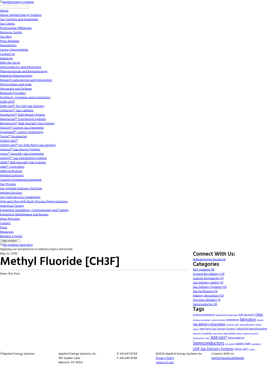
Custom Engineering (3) (208, 278)
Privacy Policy (165, 358)
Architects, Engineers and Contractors (25, 97)
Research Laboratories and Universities (26, 80)
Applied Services (11, 192)
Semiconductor (236, 338)
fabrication (248, 319)
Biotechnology (233, 315)
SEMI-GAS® (7, 101)
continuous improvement (201, 320)
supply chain (243, 344)
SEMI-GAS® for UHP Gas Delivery (22, 106)
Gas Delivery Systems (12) (210, 287)
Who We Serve (10, 62)
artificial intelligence (204, 315)
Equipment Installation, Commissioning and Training (34, 210)
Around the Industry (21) (209, 274)
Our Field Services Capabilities (20, 197)
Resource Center (11, 32)
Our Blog (6, 36)
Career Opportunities (14, 49)
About (4, 10)
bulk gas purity (246, 315)
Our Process (8, 184)
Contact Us (7, 54)
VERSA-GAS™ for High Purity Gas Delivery (28, 145)
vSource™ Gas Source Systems (20, 149)
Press (3, 227)
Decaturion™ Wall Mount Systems (22, 114)
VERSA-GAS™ (9, 140)
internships (197, 333)
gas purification (247, 324)
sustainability (256, 344)
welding (252, 349)
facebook (219, 259)
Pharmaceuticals (198, 338)
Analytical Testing (12, 205)
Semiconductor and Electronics (20, 67)
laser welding (229, 333)
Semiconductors (208, 343)
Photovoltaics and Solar (16, 84)
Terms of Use (165, 362)
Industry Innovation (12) (208, 295)
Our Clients (7, 23)
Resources (6, 231)
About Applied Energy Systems (20, 15)
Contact (5, 223)
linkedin (198, 259)
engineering (232, 320)
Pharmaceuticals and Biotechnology (23, 71)
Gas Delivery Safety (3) (208, 282)
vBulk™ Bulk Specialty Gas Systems (23, 162)
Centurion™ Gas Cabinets (16, 110)
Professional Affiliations (16, 28)
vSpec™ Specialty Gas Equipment (22, 153)
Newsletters (8, 45)
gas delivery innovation (209, 324)
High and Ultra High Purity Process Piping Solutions (34, 201)
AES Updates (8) (203, 269)
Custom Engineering (218, 320)
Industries (6, 58)
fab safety (260, 320)
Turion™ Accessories (13, 136)
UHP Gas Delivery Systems (213, 349)
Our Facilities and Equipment (19, 19)
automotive (221, 315)
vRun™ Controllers (12, 166)
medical (239, 333)
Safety (207, 338)
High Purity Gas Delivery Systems (217, 329)
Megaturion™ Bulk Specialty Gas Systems (27, 123)
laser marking (218, 333)
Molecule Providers (13, 93)
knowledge (206, 333)
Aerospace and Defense (16, 88)
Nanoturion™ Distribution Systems (23, 119)
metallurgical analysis (250, 333)
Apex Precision (10, 218)
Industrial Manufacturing (16, 75)
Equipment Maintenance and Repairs (24, 214)
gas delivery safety (232, 324)
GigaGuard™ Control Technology (21, 132)
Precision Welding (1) (206, 300)
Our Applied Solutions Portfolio (21, 188)
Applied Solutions (11, 175)
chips (259, 314)
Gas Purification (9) (205, 291)
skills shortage (230, 344)
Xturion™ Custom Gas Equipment (22, 127)
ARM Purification (11, 171)
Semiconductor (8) (205, 304)
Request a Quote (11, 236)
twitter (208, 259)
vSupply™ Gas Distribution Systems (23, 158)
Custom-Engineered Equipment (21, 179)
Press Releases (9, 41)
